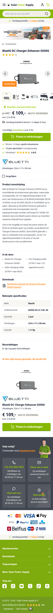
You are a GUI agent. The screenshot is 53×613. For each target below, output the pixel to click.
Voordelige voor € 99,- (18, 130)
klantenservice (27, 450)
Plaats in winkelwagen (29, 136)
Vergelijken (11, 176)
